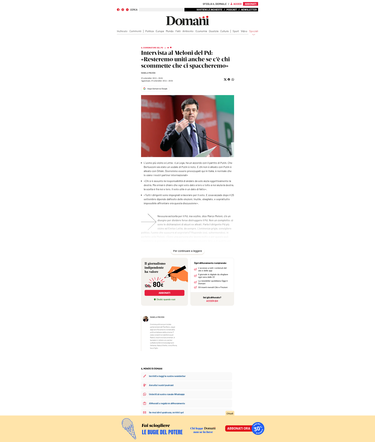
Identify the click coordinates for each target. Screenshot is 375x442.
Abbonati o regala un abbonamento (167, 403)
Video (244, 31)
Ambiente (188, 31)
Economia (201, 31)
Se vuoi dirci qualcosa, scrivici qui (166, 412)
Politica (149, 31)
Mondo (170, 31)
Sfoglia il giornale (215, 3)
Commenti (135, 31)
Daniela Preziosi (148, 73)
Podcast (231, 9)
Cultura (224, 31)
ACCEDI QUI (212, 300)
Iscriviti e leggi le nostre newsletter (167, 376)
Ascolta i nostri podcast (161, 385)
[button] (225, 79)
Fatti (178, 31)
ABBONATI (164, 292)
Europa (160, 31)
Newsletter (249, 9)
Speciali (253, 31)
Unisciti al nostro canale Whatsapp (167, 394)
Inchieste (122, 31)
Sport (236, 31)
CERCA (134, 9)
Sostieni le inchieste (209, 9)
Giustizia (213, 31)
